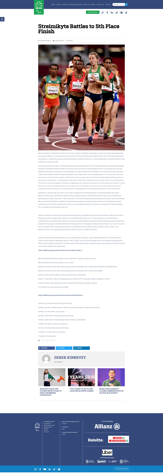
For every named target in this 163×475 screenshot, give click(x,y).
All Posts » (58, 362)
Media (93, 4)
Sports (58, 4)
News (53, 4)
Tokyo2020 (52, 340)
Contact (108, 4)
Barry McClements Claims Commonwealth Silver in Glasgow (111, 391)
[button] (2, 19)
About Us (86, 4)
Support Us (100, 4)
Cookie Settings (121, 468)
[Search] (126, 4)
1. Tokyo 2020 (44, 340)
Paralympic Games (75, 4)
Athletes (65, 4)
